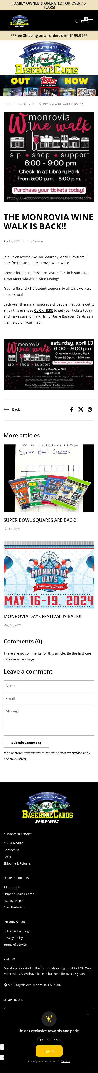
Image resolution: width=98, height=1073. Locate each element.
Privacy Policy (13, 937)
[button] (76, 21)
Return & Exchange (17, 931)
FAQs (7, 857)
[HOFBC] (20, 21)
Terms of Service (15, 944)
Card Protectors (15, 907)
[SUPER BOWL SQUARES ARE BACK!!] (49, 478)
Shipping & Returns (17, 863)
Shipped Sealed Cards (19, 894)
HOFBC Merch (14, 901)
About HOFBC (13, 843)
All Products (12, 887)
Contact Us (11, 850)
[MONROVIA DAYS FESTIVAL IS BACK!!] (49, 575)
